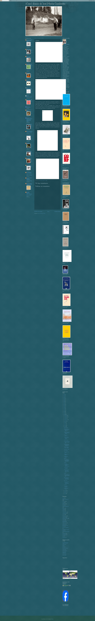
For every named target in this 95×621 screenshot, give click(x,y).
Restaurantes (64, 533)
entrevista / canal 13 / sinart (31, 127)
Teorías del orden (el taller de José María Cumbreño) (29, 184)
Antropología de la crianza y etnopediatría (29, 179)
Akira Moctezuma (29, 107)
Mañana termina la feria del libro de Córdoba (66, 433)
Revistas (64, 508)
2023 (64, 394)
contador (64, 579)
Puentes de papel (29, 49)
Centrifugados (64, 513)
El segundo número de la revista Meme (66, 430)
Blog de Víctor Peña (29, 64)
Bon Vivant (65, 480)
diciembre (65, 415)
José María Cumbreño (66, 44)
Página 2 (65, 458)
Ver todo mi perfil (65, 89)
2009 (64, 414)
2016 (64, 404)
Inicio (48, 211)
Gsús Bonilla (28, 158)
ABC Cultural (64, 544)
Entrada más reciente (38, 211)
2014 (64, 407)
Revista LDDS (64, 555)
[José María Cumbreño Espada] (66, 601)
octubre (65, 418)
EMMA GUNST (29, 135)
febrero (65, 492)
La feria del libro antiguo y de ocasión (66, 438)
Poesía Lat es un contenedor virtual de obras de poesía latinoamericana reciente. (29, 119)
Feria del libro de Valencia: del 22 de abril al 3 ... (66, 445)
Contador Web (64, 586)
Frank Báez (28, 143)
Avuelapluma (64, 534)
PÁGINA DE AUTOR (31, 161)
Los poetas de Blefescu (66, 527)
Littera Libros (64, 549)
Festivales (64, 501)
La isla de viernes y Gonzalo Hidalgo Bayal (66, 483)
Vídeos (63, 509)
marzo (65, 490)
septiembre (65, 419)
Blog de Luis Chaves (29, 124)
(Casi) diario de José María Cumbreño (45, 4)
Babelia (64, 545)
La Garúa (65, 484)
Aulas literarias (65, 512)
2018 (64, 401)
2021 (64, 397)
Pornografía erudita (66, 449)
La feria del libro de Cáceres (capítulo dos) (66, 442)
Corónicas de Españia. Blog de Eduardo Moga (29, 41)
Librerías (64, 519)
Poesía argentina (65, 550)
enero (65, 493)
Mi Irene (65, 462)
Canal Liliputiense (29, 172)
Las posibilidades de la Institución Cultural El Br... (66, 460)
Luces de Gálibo (29, 165)
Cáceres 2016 (64, 517)
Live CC (64, 514)
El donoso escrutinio (65, 518)
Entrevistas (64, 524)
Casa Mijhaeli (66, 450)
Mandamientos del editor (66, 531)
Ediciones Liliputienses (29, 131)
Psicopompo (64, 537)
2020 (64, 398)
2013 (64, 408)
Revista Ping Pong (29, 151)
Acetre (65, 473)
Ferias (63, 505)
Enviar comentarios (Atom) (41, 213)
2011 (64, 411)
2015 (64, 405)
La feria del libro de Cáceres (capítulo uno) (66, 475)
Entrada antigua (58, 211)
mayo (65, 425)
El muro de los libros (65, 548)
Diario (63, 502)
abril (65, 426)
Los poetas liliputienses (66, 506)
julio (65, 422)
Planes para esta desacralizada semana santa (66, 478)
